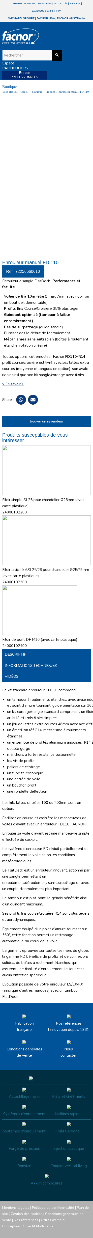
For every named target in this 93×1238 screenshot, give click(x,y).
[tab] (46, 654)
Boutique (9, 86)
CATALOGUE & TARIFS (43, 11)
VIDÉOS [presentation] (11, 676)
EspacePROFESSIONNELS (24, 75)
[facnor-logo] (33, 36)
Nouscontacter (69, 1052)
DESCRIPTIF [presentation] (15, 654)
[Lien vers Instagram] (64, 1232)
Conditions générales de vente (24, 1052)
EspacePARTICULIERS (15, 66)
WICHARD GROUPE (21, 18)
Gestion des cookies (26, 1213)
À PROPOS (75, 3)
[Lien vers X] (79, 1232)
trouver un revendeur (46, 421)
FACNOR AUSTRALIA (71, 18)
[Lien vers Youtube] (72, 1232)
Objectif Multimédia (38, 1226)
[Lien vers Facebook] (57, 1232)
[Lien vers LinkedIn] (87, 1232)
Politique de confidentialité (53, 1207)
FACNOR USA (46, 18)
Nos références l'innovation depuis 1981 (68, 1026)
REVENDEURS (45, 3)
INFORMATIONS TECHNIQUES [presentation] (31, 665)
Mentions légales (15, 1207)
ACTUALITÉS (60, 3)
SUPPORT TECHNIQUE (24, 3)
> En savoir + (13, 384)
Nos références (26, 1220)
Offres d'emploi (53, 1220)
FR (57, 11)
